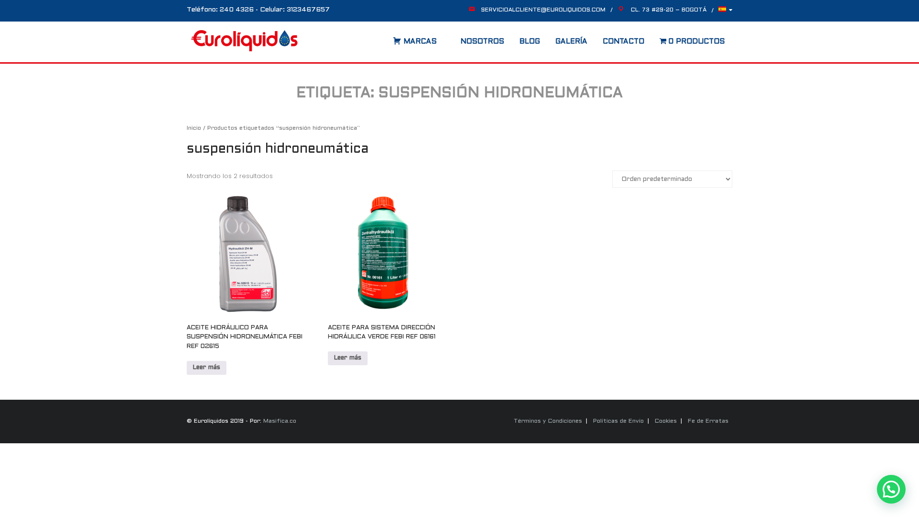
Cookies (666, 421)
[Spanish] (725, 12)
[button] (891, 489)
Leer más (206, 368)
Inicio (194, 128)
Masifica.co (279, 421)
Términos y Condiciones (548, 421)
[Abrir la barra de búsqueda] (383, 38)
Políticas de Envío (618, 421)
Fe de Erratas (708, 421)
